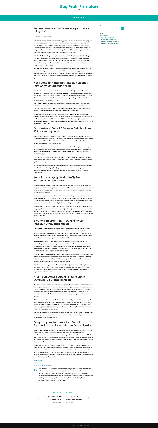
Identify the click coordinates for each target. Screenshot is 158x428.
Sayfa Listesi (104, 35)
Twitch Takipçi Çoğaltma (108, 39)
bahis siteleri (38, 363)
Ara (100, 26)
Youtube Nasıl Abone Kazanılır (109, 41)
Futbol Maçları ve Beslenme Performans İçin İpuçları (74, 398)
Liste (101, 33)
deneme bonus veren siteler (42, 365)
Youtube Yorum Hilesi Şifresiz (109, 43)
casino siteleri (38, 360)
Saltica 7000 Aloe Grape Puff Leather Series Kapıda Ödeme (53, 398)
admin (38, 36)
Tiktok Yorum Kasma (107, 37)
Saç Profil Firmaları (79, 6)
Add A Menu (79, 17)
